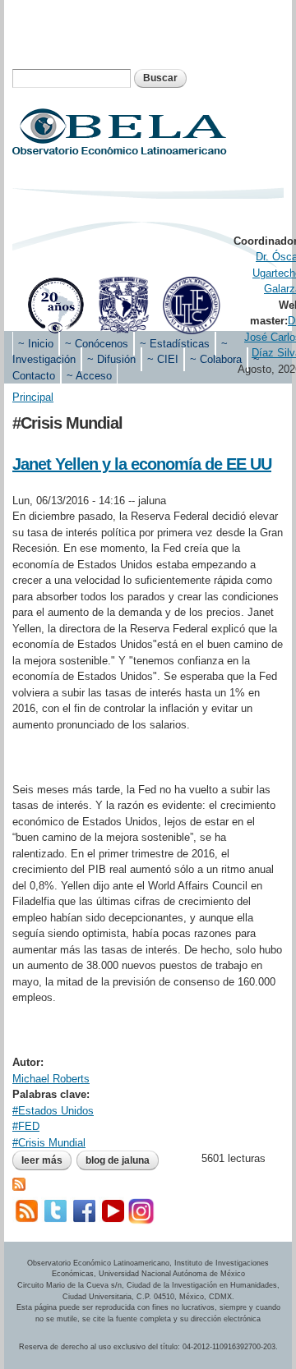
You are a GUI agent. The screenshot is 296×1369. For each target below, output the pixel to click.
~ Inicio (35, 344)
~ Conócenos (96, 344)
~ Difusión (111, 359)
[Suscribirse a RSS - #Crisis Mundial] (18, 1183)
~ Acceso (89, 376)
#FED (25, 1126)
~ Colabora (216, 359)
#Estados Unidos (53, 1111)
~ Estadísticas (175, 344)
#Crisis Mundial (49, 1143)
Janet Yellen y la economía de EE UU (141, 464)
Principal (32, 397)
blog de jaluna (118, 1160)
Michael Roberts (51, 1079)
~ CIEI (162, 359)
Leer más (46, 1160)
